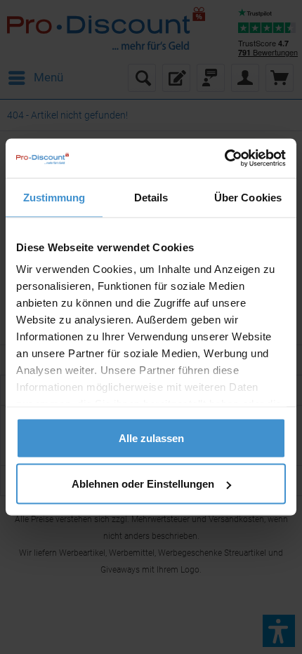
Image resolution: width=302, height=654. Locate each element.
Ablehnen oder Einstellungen (143, 484)
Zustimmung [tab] (54, 197)
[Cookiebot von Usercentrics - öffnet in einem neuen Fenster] (224, 158)
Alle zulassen (151, 437)
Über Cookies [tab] (248, 197)
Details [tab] (151, 197)
